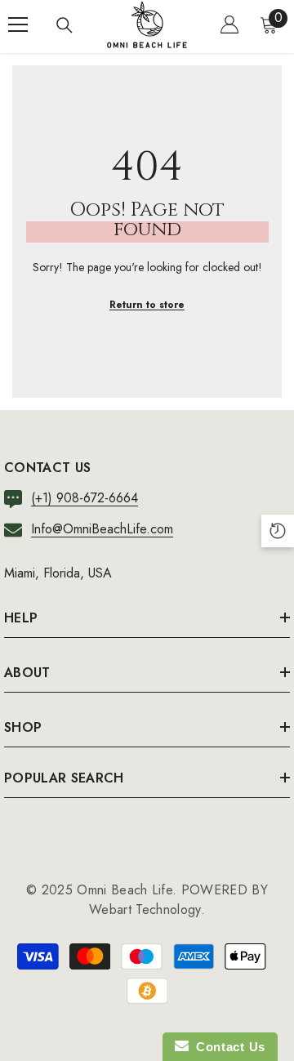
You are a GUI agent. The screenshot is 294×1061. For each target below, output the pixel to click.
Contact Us (227, 1047)
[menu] (18, 24)
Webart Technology (144, 909)
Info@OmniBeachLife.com (102, 528)
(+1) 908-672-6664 (84, 497)
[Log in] (229, 24)
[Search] (64, 25)
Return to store (147, 304)
